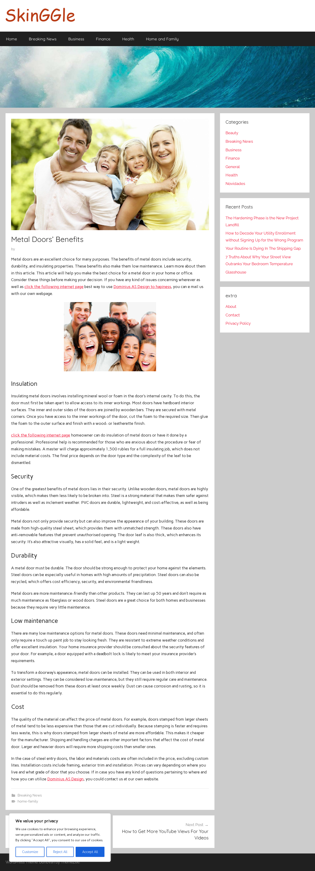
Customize (30, 852)
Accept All (90, 852)
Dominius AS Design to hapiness (142, 286)
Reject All (60, 852)
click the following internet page (53, 286)
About (231, 306)
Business (76, 38)
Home (11, 38)
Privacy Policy (238, 323)
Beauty (232, 133)
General (233, 166)
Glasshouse (236, 272)
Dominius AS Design (65, 779)
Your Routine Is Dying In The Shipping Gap (263, 248)
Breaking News (42, 38)
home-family (28, 801)
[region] (60, 837)
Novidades (235, 183)
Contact (233, 315)
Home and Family (162, 38)
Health (128, 38)
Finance (103, 38)
